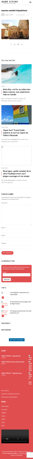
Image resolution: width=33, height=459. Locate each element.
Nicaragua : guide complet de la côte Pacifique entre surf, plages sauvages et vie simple (17, 173)
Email (3, 235)
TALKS (3, 416)
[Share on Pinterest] (18, 44)
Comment (4, 203)
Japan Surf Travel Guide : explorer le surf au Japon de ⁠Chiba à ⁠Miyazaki (15, 132)
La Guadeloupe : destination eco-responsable (20, 293)
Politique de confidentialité (9, 397)
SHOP (3, 426)
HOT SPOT (4, 409)
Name (3, 228)
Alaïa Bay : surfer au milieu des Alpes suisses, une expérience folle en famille (16, 92)
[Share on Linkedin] (21, 44)
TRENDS (3, 413)
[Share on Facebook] (11, 44)
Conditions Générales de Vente (10, 394)
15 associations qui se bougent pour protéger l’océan (20, 303)
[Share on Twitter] (14, 44)
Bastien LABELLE (13, 453)
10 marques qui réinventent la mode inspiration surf (20, 312)
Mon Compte (5, 390)
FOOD (3, 422)
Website (3, 243)
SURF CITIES (9, 15)
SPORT (3, 86)
